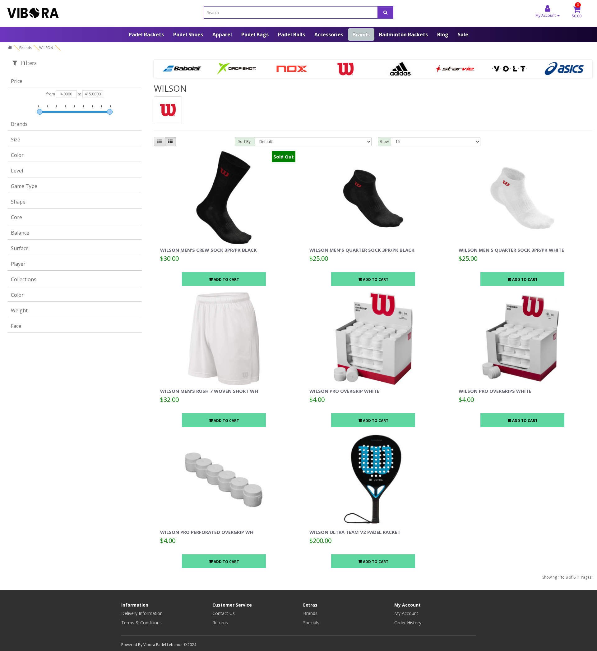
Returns (220, 623)
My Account (406, 613)
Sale (463, 34)
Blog (442, 34)
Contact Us (223, 613)
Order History (407, 623)
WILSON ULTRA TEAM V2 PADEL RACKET (354, 532)
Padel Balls (291, 34)
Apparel (222, 34)
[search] (385, 12)
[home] (10, 47)
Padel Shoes (188, 34)
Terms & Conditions (141, 623)
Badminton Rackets (403, 34)
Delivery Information (142, 613)
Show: (384, 141)
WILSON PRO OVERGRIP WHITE (344, 391)
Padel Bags (255, 34)
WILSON (46, 47)
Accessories (328, 34)
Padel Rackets (146, 34)
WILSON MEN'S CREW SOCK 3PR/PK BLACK (208, 250)
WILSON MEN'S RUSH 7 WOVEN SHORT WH (209, 391)
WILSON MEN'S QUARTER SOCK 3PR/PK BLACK (361, 250)
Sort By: (245, 141)
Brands (361, 34)
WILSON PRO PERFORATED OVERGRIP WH (206, 532)
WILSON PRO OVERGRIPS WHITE (495, 391)
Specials (311, 623)
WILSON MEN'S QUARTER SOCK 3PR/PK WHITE (511, 250)
